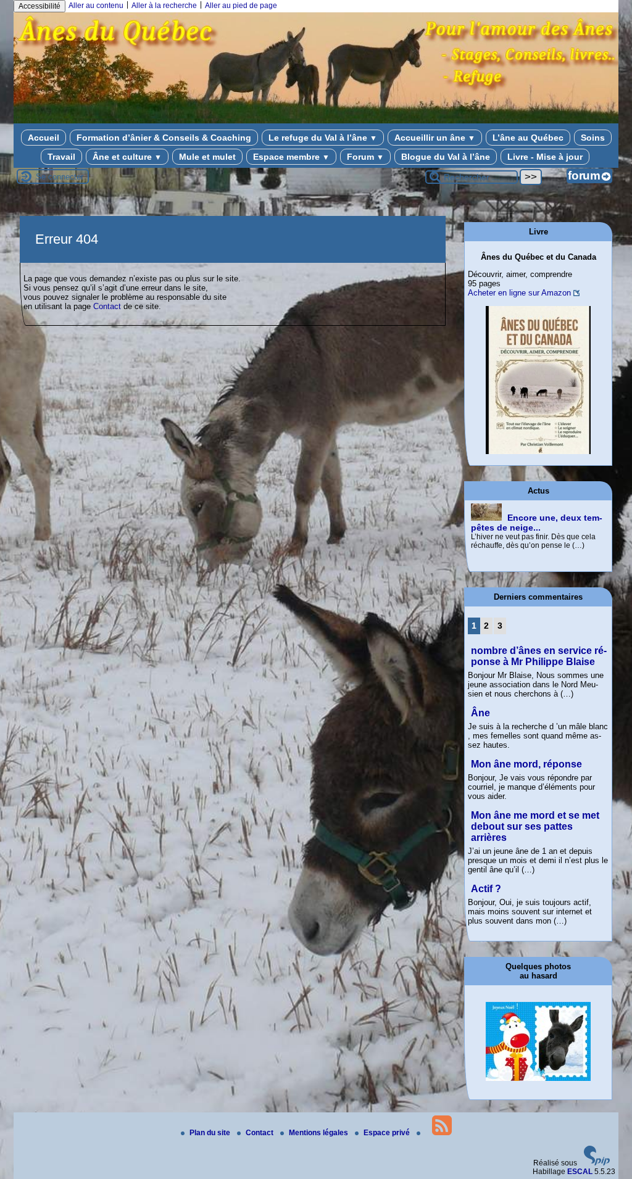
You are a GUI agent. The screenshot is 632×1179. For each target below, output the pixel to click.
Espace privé (388, 1132)
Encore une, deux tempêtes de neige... (536, 522)
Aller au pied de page (241, 5)
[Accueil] (316, 116)
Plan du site (210, 1132)
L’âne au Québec (528, 138)
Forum (365, 157)
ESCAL (579, 1171)
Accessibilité (39, 6)
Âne (480, 713)
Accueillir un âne (434, 138)
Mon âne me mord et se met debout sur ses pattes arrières (535, 826)
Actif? (486, 888)
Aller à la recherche (164, 5)
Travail (61, 157)
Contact (107, 306)
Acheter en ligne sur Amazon (519, 292)
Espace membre (291, 157)
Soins (593, 138)
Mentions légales (319, 1132)
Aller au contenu (96, 5)
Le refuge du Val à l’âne (322, 138)
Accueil (43, 138)
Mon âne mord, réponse (526, 764)
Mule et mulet (207, 157)
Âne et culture (127, 157)
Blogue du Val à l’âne (445, 157)
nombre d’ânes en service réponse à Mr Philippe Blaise (539, 656)
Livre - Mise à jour (545, 157)
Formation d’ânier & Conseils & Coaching (164, 138)
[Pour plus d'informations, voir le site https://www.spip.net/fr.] (597, 1163)
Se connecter (59, 176)
